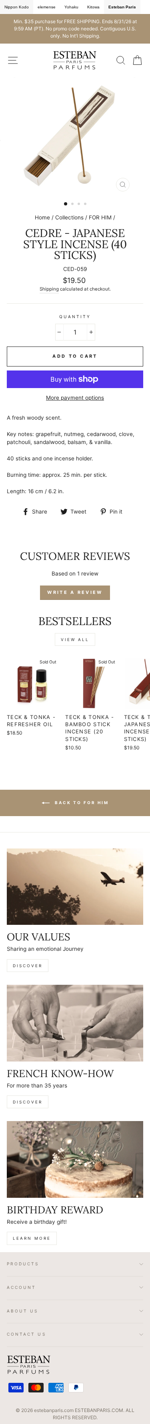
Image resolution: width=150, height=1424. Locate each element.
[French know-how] (75, 1023)
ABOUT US (22, 1310)
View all (75, 639)
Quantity (75, 316)
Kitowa (93, 7)
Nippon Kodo (16, 7)
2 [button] (73, 205)
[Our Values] (75, 886)
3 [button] (80, 205)
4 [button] (86, 205)
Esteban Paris (122, 7)
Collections (69, 217)
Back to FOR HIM (81, 802)
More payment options (75, 397)
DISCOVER (27, 965)
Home (42, 217)
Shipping (49, 289)
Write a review (74, 592)
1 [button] (66, 204)
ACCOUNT (21, 1287)
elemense (47, 7)
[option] (75, 29)
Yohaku (71, 7)
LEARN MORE (32, 1238)
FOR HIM (100, 217)
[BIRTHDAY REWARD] (75, 1159)
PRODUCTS (23, 1263)
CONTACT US (26, 1334)
